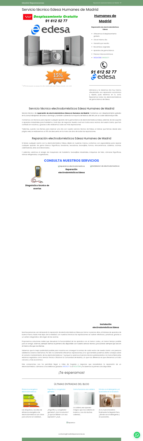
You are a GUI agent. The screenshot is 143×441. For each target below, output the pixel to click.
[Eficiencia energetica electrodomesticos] (33, 406)
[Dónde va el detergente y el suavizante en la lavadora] (110, 406)
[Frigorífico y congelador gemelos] (58, 406)
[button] (137, 435)
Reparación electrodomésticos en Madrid (106, 3)
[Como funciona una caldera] (84, 403)
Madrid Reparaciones (33, 2)
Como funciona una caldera (84, 389)
